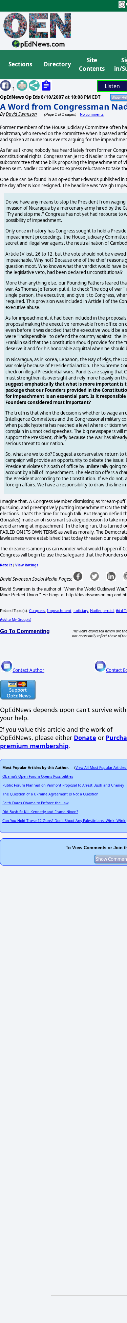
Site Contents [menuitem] (92, 64)
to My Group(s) (15, 619)
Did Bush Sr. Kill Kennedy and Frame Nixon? (40, 811)
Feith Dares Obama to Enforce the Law (35, 803)
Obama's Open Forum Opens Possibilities (37, 776)
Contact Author (28, 670)
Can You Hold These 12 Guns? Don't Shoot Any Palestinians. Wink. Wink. (64, 820)
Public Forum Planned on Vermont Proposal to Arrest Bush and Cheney (63, 785)
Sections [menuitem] (20, 64)
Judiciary (80, 610)
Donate (85, 737)
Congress (37, 610)
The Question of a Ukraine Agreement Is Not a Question (50, 794)
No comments (92, 114)
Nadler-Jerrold (102, 610)
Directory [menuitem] (57, 64)
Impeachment (59, 610)
